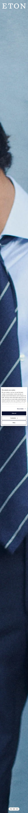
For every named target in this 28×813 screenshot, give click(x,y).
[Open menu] (17, 809)
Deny (14, 422)
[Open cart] (14, 809)
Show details (20, 408)
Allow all (14, 413)
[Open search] (11, 809)
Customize (13, 418)
